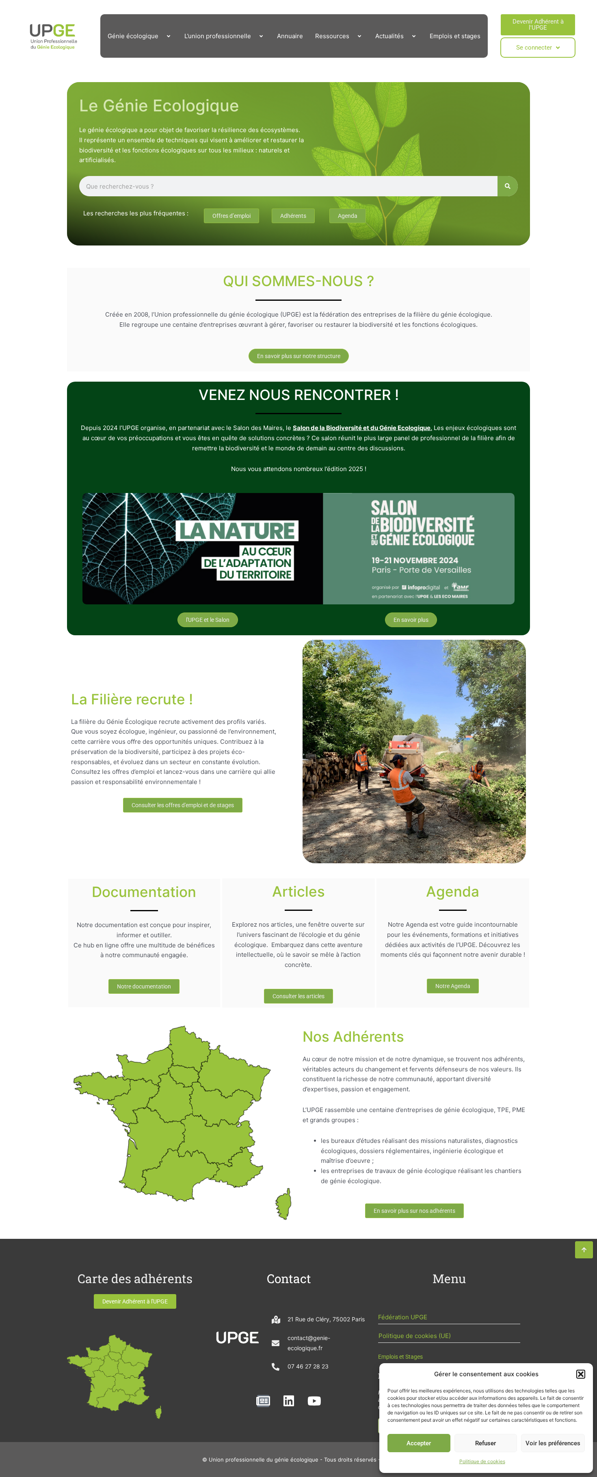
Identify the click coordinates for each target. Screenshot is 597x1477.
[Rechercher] (508, 186)
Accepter (419, 1443)
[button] (581, 1374)
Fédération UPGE (402, 1317)
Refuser (485, 1443)
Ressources (332, 36)
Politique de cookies (482, 1461)
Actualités (389, 36)
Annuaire (290, 36)
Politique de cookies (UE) (415, 1336)
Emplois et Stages (400, 1356)
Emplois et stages (455, 36)
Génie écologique (133, 36)
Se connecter (534, 47)
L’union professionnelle (217, 36)
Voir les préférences (553, 1443)
